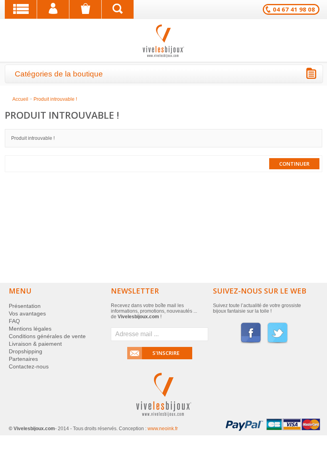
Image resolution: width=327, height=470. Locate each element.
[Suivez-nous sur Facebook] (251, 342)
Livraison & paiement (35, 344)
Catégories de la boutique (59, 74)
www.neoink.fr (163, 428)
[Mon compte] (53, 9)
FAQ (14, 321)
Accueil (20, 99)
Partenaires (23, 359)
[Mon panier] (85, 9)
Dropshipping (25, 351)
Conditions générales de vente (47, 336)
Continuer (294, 163)
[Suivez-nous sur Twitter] (277, 342)
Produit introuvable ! (55, 99)
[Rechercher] (118, 9)
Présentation (25, 306)
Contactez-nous (29, 366)
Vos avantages (27, 313)
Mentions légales (30, 328)
